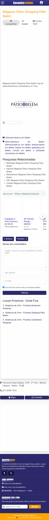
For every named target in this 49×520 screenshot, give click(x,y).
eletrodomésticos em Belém (17, 144)
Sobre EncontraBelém (13, 483)
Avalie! (25, 24)
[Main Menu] (2, 2)
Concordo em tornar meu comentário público (22, 287)
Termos (16, 515)
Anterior (9, 239)
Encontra (23, 3)
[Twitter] (11, 473)
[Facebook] (4, 473)
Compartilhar (11, 24)
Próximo (21, 239)
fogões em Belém (23, 147)
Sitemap (33, 515)
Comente (38, 397)
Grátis (30, 491)
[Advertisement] (24, 55)
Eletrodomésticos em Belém (18, 137)
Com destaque (19, 491)
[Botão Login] (41, 3)
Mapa (13, 397)
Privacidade (24, 515)
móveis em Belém (22, 150)
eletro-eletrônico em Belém (24, 142)
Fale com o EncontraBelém (15, 487)
